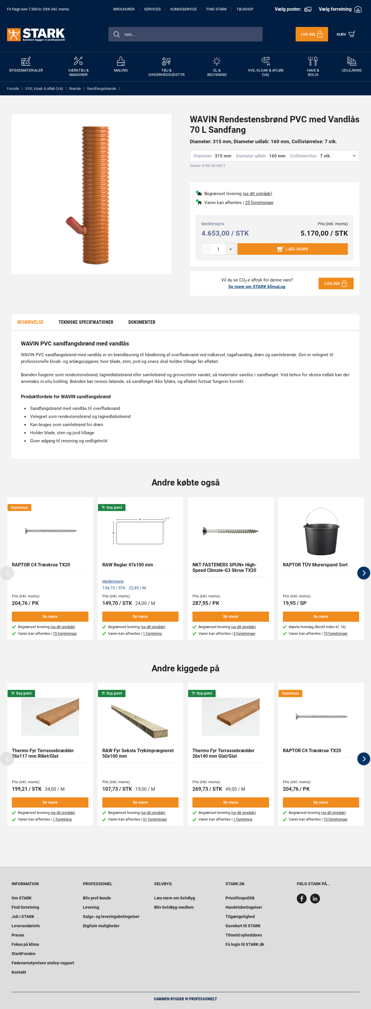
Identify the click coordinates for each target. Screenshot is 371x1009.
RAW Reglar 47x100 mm (127, 565)
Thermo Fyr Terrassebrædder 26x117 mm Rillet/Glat (43, 753)
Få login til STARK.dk (244, 944)
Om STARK (22, 898)
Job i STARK (23, 916)
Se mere (50, 616)
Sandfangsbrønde (101, 88)
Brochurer (123, 9)
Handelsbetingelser (243, 907)
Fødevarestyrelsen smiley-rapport (43, 963)
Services (152, 9)
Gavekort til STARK (243, 925)
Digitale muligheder (101, 925)
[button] (363, 573)
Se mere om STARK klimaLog (256, 286)
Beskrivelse (30, 322)
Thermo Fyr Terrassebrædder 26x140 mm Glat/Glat (223, 753)
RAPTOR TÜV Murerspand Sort (315, 565)
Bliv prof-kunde (97, 898)
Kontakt (19, 972)
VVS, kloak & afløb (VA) (44, 88)
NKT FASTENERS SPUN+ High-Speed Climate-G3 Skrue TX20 (224, 567)
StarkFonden (23, 953)
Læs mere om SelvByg (174, 898)
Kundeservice (183, 9)
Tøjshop (245, 9)
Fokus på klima (25, 944)
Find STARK (216, 9)
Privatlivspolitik (239, 898)
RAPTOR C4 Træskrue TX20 (41, 565)
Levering (91, 907)
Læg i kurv (297, 249)
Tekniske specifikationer (86, 322)
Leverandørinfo (26, 925)
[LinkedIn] (315, 902)
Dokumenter (141, 322)
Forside (13, 88)
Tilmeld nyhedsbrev (243, 935)
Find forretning (25, 907)
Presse (18, 935)
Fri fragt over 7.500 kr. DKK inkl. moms (38, 9)
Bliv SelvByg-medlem (174, 907)
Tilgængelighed (240, 916)
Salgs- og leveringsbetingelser (111, 916)
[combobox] (185, 34)
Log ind (332, 283)
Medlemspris (113, 581)
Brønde (75, 88)
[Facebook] (303, 902)
